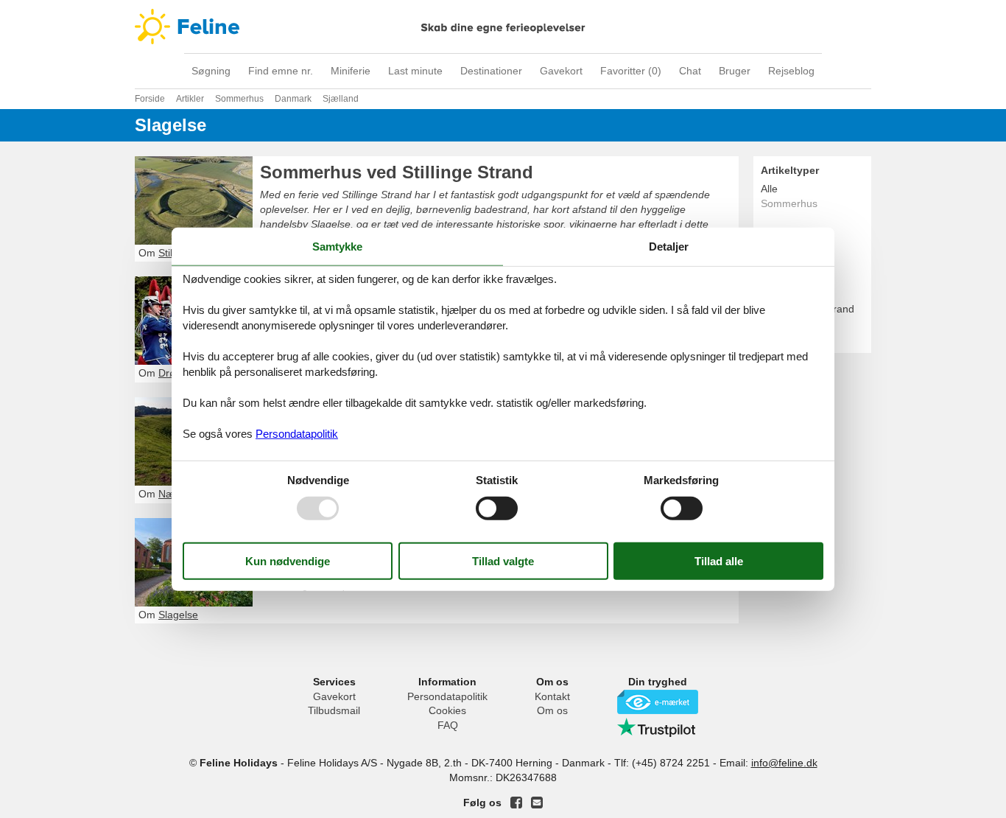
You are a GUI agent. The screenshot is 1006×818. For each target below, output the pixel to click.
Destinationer (491, 71)
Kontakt (552, 696)
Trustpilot (657, 727)
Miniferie (350, 71)
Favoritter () (630, 71)
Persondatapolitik (447, 696)
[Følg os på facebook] (516, 802)
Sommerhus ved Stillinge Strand (396, 172)
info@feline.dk (784, 763)
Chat (690, 71)
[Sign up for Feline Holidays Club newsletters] (537, 802)
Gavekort (561, 71)
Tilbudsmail (334, 710)
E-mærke (657, 702)
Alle (769, 189)
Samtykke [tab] (337, 246)
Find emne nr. (280, 71)
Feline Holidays (503, 26)
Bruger (734, 71)
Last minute (415, 71)
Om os (552, 710)
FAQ (447, 725)
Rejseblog (791, 71)
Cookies (447, 710)
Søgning (211, 71)
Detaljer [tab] (669, 246)
